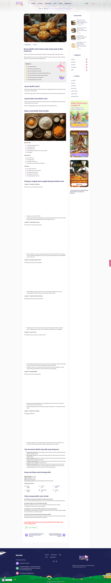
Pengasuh (73, 64)
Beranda (33, 3)
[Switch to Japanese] (91, 3)
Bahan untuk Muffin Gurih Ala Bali (35, 71)
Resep (45, 8)
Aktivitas (73, 59)
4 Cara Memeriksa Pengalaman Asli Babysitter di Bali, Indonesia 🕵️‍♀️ (82, 37)
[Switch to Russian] (93, 3)
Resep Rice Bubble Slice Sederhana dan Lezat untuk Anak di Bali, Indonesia (36, 535)
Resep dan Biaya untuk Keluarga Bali (35, 77)
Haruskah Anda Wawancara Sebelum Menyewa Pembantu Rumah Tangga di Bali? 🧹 (82, 29)
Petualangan (73, 67)
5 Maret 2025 (28, 44)
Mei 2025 (73, 83)
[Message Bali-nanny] (85, 3)
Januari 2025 (74, 93)
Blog (55, 3)
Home (40, 8)
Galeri (60, 3)
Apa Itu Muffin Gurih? (32, 66)
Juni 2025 (73, 80)
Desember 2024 (74, 96)
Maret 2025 (73, 88)
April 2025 (73, 85)
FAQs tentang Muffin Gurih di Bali (34, 79)
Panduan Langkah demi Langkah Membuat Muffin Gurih (39, 73)
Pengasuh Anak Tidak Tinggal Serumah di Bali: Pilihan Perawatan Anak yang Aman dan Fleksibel (82, 22)
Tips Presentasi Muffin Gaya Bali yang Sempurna (38, 75)
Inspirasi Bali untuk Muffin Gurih (34, 68)
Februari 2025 (74, 91)
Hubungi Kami (68, 3)
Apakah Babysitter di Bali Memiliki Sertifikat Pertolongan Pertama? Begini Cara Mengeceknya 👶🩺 (81, 45)
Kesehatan (73, 62)
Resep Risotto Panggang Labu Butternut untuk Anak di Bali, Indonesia (55, 535)
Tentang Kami (48, 3)
